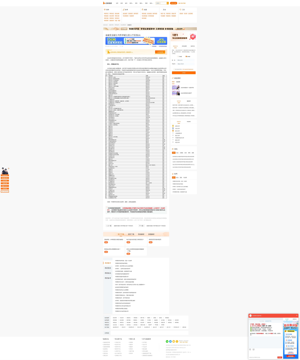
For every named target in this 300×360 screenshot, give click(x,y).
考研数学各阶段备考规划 (121, 263)
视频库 (131, 346)
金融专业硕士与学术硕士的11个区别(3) (123, 225)
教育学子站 (117, 349)
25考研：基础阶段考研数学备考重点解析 (125, 300)
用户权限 (173, 357)
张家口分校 (142, 324)
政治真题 (149, 13)
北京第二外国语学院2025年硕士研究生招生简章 (183, 161)
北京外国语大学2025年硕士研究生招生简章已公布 (183, 159)
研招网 (131, 342)
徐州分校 (128, 324)
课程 (141, 3)
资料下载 (142, 317)
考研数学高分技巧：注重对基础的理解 (124, 282)
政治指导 (125, 13)
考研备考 (117, 25)
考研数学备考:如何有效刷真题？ (123, 303)
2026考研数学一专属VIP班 (187, 87)
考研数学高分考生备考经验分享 (123, 306)
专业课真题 (144, 16)
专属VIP (150, 324)
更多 (151, 3)
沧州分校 (135, 324)
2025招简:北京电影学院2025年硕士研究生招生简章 (183, 156)
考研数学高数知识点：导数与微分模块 (124, 295)
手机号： (174, 64)
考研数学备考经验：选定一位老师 (123, 260)
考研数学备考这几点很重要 (121, 290)
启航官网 (111, 25)
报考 (122, 3)
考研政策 (106, 16)
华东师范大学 (131, 327)
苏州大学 (123, 327)
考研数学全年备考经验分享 (121, 311)
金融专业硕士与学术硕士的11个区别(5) (156, 225)
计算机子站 (117, 342)
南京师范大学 (116, 327)
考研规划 (167, 317)
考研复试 (117, 18)
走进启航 (190, 13)
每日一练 (163, 13)
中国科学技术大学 (179, 138)
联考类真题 (151, 16)
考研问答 (168, 13)
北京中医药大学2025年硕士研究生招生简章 (182, 167)
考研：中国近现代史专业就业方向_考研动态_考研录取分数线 (184, 110)
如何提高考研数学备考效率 (121, 287)
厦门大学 (168, 327)
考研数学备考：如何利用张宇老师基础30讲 (125, 292)
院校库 (181, 13)
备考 (126, 3)
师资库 (131, 349)
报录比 (160, 317)
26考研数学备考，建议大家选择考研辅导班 (125, 279)
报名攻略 (117, 13)
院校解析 (174, 16)
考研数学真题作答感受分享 (121, 276)
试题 (116, 20)
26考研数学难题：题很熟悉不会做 (123, 271)
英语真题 (144, 13)
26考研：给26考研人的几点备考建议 (124, 266)
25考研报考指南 (163, 46)
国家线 (148, 317)
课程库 (131, 344)
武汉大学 (177, 142)
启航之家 (105, 355)
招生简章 (111, 16)
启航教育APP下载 (146, 353)
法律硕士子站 (118, 355)
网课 (146, 3)
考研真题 (156, 322)
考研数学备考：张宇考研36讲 (122, 298)
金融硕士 (129, 25)
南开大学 (162, 327)
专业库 (185, 13)
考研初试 (111, 18)
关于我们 (144, 342)
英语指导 (130, 13)
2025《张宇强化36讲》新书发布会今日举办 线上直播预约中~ (130, 284)
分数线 (154, 317)
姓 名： (174, 60)
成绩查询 (111, 20)
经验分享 (174, 13)
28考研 (162, 324)
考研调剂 (106, 20)
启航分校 (184, 327)
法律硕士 (142, 320)
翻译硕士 (135, 320)
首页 (117, 3)
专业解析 (163, 16)
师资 (136, 3)
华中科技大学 (176, 327)
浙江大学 (177, 135)
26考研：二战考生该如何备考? (122, 268)
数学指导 (136, 13)
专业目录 (122, 317)
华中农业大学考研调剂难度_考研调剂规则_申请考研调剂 (184, 115)
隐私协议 (168, 357)
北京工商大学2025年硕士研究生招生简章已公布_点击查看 (184, 164)
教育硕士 (170, 320)
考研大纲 (117, 16)
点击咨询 (160, 52)
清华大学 (177, 126)
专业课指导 (125, 16)
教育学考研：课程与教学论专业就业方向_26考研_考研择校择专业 (184, 105)
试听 (106, 242)
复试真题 (144, 18)
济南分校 (122, 324)
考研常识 (106, 13)
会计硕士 (163, 320)
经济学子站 (117, 344)
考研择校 (154, 46)
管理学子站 (117, 346)
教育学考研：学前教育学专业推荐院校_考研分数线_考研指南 (184, 107)
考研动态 (111, 13)
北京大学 (177, 128)
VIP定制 (156, 324)
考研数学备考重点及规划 (121, 308)
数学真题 (155, 13)
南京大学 (177, 140)
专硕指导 (131, 16)
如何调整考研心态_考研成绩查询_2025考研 (182, 113)
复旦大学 (177, 131)
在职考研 (177, 320)
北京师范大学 (147, 327)
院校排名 (168, 16)
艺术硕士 (149, 320)
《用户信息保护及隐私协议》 (188, 69)
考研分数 (106, 18)
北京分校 (115, 324)
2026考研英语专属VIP (186, 93)
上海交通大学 (178, 133)
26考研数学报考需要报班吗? (122, 274)
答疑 (119, 20)
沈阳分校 (105, 353)
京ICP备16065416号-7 (171, 350)
